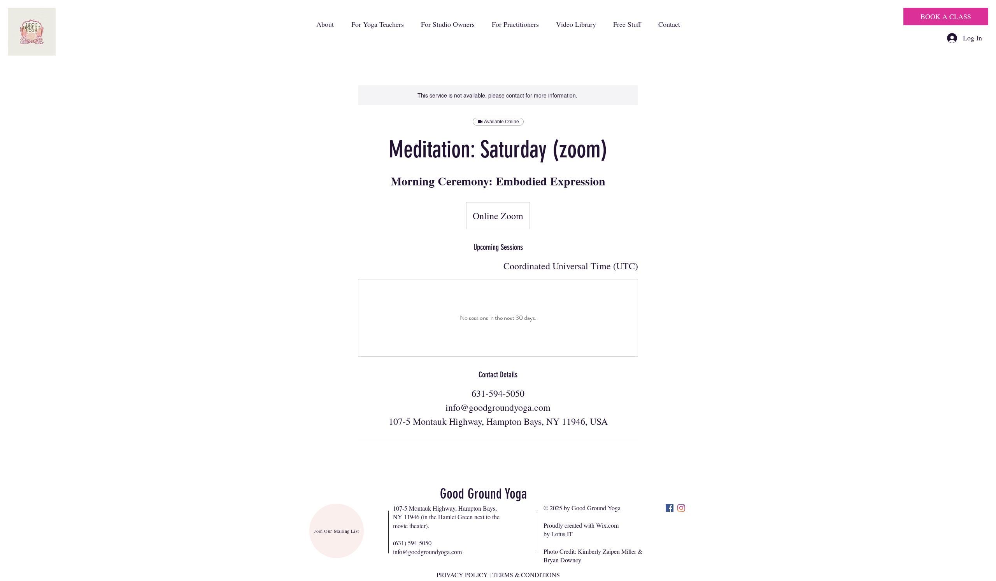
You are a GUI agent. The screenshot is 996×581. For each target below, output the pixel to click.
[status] (570, 266)
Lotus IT (562, 534)
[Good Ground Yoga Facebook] (669, 508)
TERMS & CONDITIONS (526, 575)
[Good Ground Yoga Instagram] (681, 508)
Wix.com (607, 525)
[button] (324, 24)
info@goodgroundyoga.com (427, 552)
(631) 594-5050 (412, 543)
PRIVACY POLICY (462, 575)
